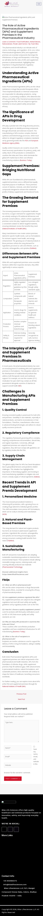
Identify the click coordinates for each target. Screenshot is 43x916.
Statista (36, 477)
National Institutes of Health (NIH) (14, 229)
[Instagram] (10, 829)
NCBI (4, 514)
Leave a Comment (8, 42)
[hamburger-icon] (38, 3)
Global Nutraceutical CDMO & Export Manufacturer (19, 848)
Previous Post (21, 694)
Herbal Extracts (35, 42)
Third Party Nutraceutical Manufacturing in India (21, 843)
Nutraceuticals (7, 44)
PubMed (33, 248)
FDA (26, 141)
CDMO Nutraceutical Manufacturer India (21, 864)
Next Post (21, 699)
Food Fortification (23, 42)
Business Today (25, 160)
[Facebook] (4, 829)
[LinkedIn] (16, 829)
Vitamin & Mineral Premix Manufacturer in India (21, 853)
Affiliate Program (14, 869)
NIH (20, 386)
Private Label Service (20, 44)
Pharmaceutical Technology (12, 567)
